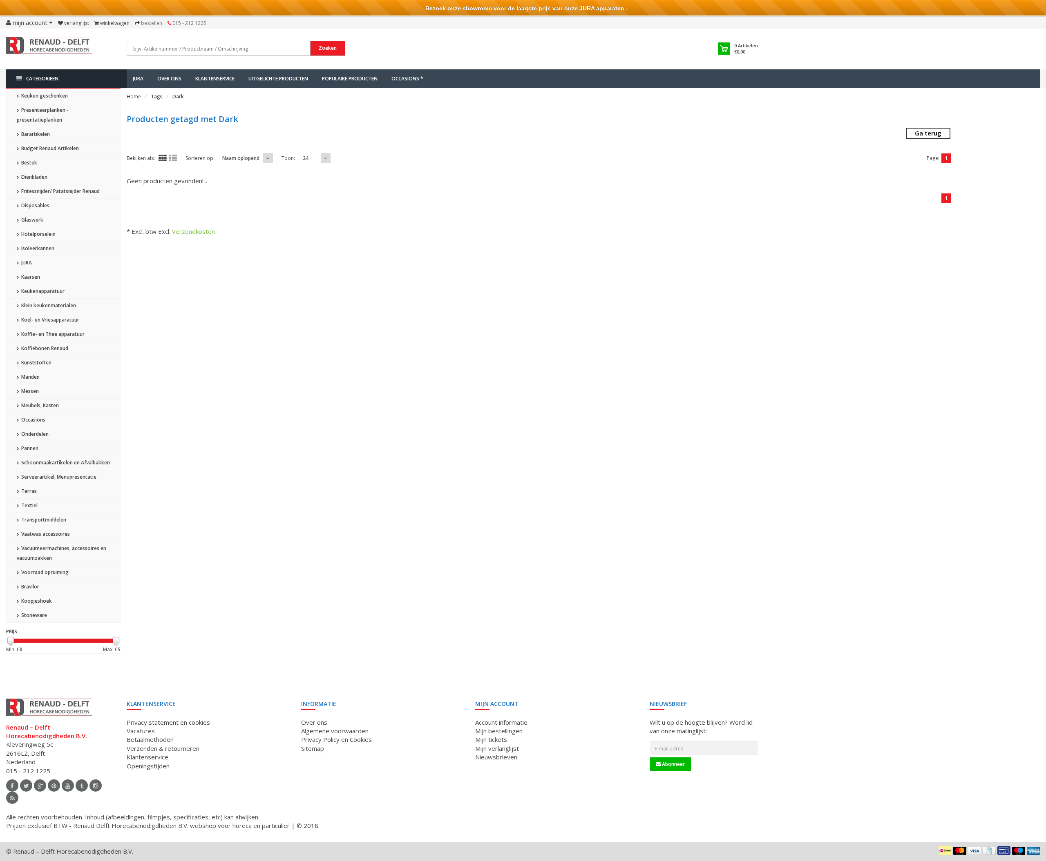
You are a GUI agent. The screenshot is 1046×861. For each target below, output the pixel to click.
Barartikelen (35, 134)
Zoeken (328, 47)
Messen (29, 391)
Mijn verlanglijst (497, 748)
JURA (138, 78)
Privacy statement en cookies (168, 722)
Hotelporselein (38, 234)
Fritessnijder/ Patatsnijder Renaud (60, 191)
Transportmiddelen (43, 519)
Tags (157, 96)
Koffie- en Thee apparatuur (52, 334)
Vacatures (141, 731)
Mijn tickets (491, 739)
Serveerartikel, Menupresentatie (58, 476)
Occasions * (407, 78)
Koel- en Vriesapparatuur (49, 319)
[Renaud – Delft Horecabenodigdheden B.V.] (49, 48)
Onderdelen (34, 433)
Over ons (169, 78)
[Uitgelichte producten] (12, 798)
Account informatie (501, 722)
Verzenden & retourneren (163, 748)
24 (305, 158)
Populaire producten (350, 78)
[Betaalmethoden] (945, 850)
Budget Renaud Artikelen (49, 148)
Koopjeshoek (36, 600)
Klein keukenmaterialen (48, 305)
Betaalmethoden (150, 739)
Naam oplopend (240, 158)
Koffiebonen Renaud (44, 348)
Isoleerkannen (37, 248)
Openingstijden (148, 766)
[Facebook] (12, 785)
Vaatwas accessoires (45, 533)
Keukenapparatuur (42, 291)
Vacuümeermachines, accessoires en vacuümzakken (61, 553)
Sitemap (312, 748)
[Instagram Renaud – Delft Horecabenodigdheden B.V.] (95, 785)
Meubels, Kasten (39, 405)
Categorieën (42, 78)
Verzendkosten (193, 231)
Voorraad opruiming (44, 572)
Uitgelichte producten (278, 78)
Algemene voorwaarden (335, 731)
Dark (178, 96)
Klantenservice (215, 78)
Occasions (32, 419)
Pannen (29, 448)
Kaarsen (30, 276)
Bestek (28, 162)
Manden (30, 376)
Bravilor (29, 586)
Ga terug (928, 133)
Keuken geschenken (44, 95)
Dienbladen (33, 176)
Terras (28, 491)
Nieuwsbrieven (496, 757)
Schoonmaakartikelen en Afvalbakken (65, 462)
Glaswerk (31, 219)
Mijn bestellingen (499, 731)
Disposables (34, 205)
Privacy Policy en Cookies (336, 739)
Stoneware (33, 615)
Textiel (29, 505)
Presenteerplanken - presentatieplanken (43, 115)
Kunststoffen (35, 362)
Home (134, 96)
